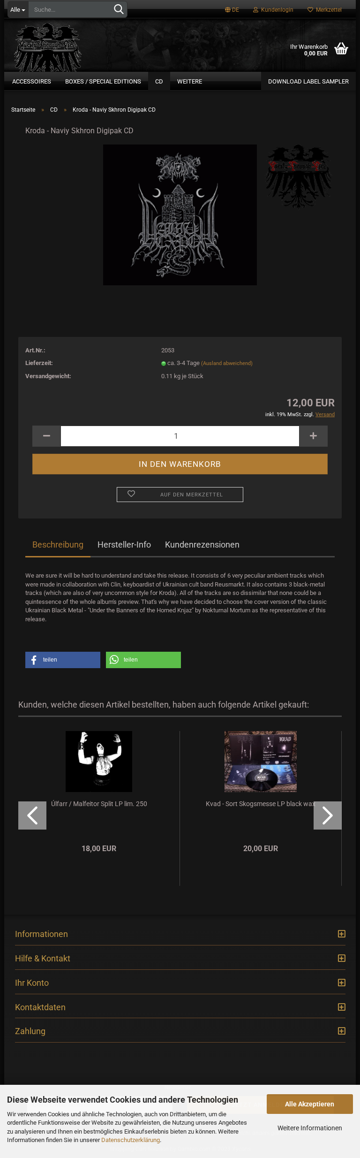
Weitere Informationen (310, 1128)
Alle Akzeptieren (309, 1104)
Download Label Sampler (308, 81)
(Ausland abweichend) (227, 363)
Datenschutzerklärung (130, 1139)
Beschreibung (57, 544)
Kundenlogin (275, 10)
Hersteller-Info (124, 544)
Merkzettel (327, 10)
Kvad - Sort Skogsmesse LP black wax (260, 804)
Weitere (189, 81)
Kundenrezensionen (202, 544)
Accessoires (31, 81)
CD (159, 81)
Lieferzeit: (39, 362)
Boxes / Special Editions (103, 81)
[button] (62, 660)
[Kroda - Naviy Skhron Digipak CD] (180, 214)
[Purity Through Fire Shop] (72, 44)
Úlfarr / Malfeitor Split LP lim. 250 (99, 804)
